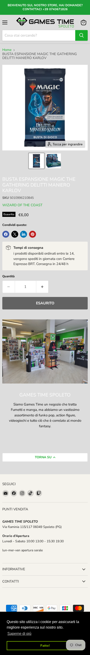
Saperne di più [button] (19, 634)
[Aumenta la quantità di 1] (42, 287)
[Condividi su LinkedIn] (23, 234)
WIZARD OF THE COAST (22, 205)
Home (7, 50)
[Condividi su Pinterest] (32, 234)
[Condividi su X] (14, 234)
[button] (36, 161)
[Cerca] (81, 35)
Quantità (8, 276)
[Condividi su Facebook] (5, 234)
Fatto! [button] (45, 645)
